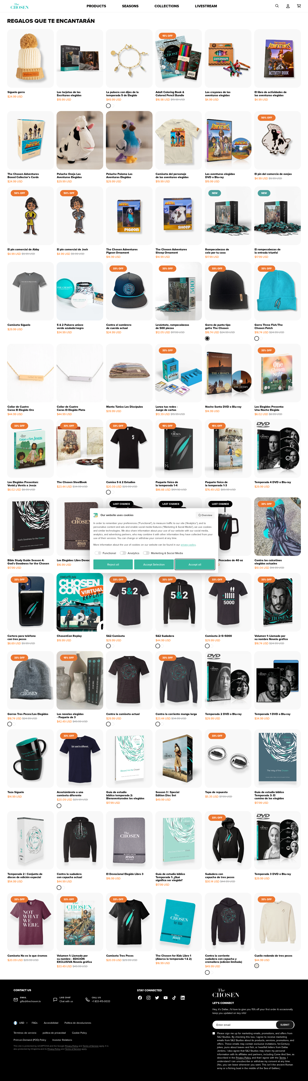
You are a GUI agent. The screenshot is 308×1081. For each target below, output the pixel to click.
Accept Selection (154, 564)
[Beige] (256, 965)
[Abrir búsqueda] (277, 6)
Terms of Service (91, 1045)
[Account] (288, 6)
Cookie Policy (79, 1033)
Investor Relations (62, 1040)
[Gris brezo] (9, 724)
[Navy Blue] (59, 805)
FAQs (35, 1023)
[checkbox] (104, 553)
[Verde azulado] (256, 338)
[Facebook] (140, 998)
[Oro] (108, 105)
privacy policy (188, 544)
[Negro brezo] (14, 724)
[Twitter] (157, 998)
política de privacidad (54, 1033)
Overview (207, 515)
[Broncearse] (112, 492)
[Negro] (108, 492)
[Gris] (261, 338)
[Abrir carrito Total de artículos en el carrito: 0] (299, 6)
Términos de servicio (25, 1033)
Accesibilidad (51, 1023)
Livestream (206, 6)
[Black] (207, 338)
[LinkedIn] (183, 998)
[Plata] (112, 105)
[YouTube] (165, 998)
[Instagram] (148, 998)
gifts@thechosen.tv (30, 1001)
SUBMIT (284, 1025)
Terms (282, 1057)
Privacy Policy (71, 1045)
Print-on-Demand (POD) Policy (30, 1040)
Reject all (113, 564)
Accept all (195, 564)
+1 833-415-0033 (101, 1001)
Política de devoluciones (78, 1023)
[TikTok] (174, 998)
